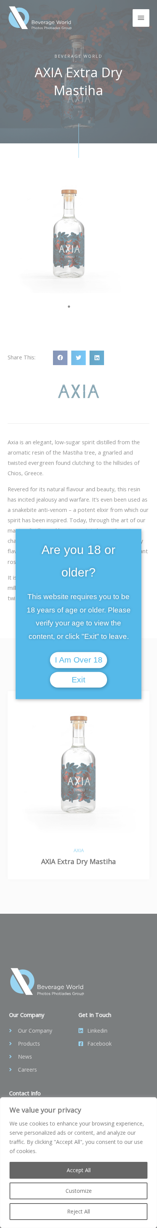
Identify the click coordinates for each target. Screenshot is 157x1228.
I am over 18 (79, 659)
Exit (78, 679)
